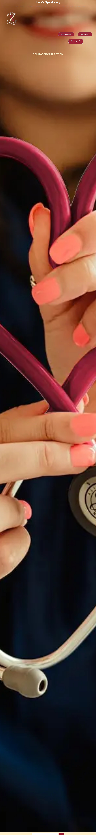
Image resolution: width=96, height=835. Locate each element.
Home (12, 6)
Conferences (65, 6)
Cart (84, 6)
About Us (45, 6)
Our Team (52, 6)
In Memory (58, 6)
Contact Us (78, 6)
